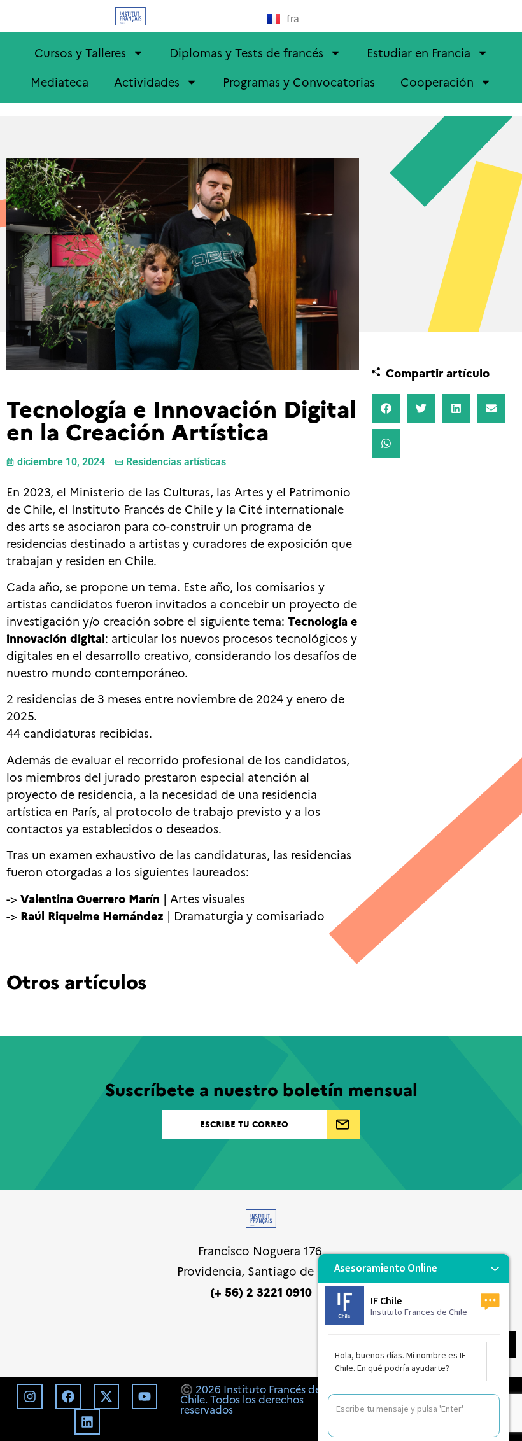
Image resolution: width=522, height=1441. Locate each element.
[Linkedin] (87, 1422)
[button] (386, 408)
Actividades (147, 82)
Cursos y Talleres (80, 52)
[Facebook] (68, 1396)
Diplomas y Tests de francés (246, 52)
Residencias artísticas (176, 462)
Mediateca (59, 82)
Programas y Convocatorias (299, 82)
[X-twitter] (106, 1396)
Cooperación (437, 82)
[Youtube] (144, 1396)
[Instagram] (30, 1396)
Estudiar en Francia (418, 52)
